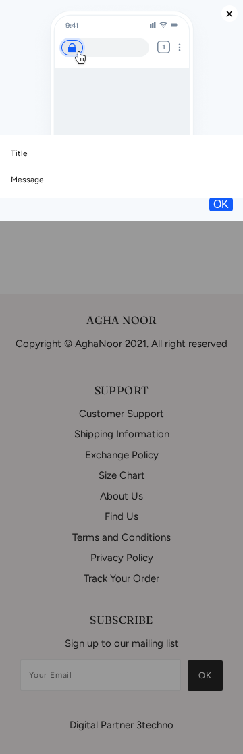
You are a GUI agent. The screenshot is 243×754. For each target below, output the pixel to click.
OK (221, 204)
